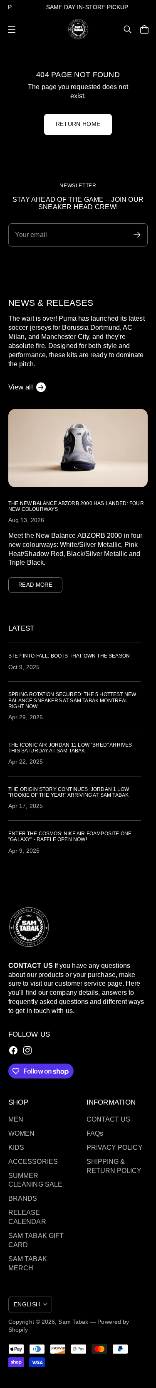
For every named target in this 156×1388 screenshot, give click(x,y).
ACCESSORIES (33, 1161)
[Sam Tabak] (78, 29)
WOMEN (21, 1133)
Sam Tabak (73, 1321)
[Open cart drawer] (144, 29)
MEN (15, 1119)
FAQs (95, 1133)
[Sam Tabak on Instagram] (27, 1050)
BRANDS (22, 1198)
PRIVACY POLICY (115, 1147)
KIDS (16, 1147)
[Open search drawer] (127, 29)
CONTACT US (109, 1119)
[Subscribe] (137, 235)
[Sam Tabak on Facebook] (13, 1050)
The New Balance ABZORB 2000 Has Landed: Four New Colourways (76, 506)
